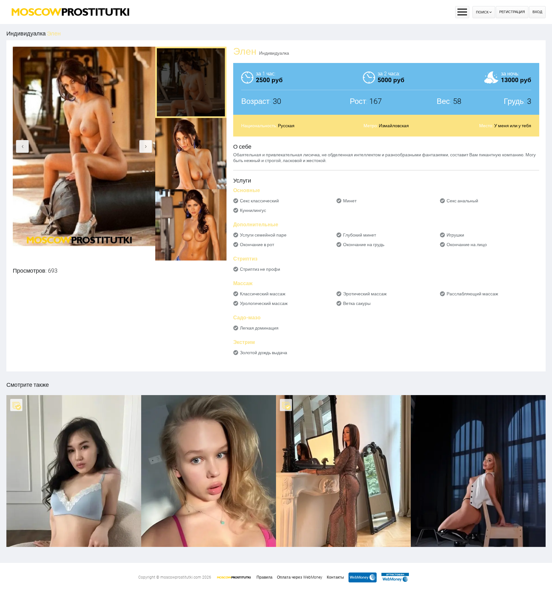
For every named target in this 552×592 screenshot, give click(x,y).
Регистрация (512, 12)
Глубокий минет (359, 235)
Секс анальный (462, 200)
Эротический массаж (365, 293)
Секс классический (259, 200)
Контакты (335, 577)
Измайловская (394, 125)
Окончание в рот (257, 244)
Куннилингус (253, 210)
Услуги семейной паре (263, 235)
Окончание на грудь (363, 244)
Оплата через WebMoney (299, 577)
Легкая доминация (259, 328)
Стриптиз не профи (260, 269)
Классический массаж (262, 293)
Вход (537, 12)
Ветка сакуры (357, 303)
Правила (264, 577)
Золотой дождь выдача (263, 352)
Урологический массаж (264, 303)
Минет (349, 200)
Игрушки (455, 235)
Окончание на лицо (467, 244)
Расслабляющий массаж (472, 293)
